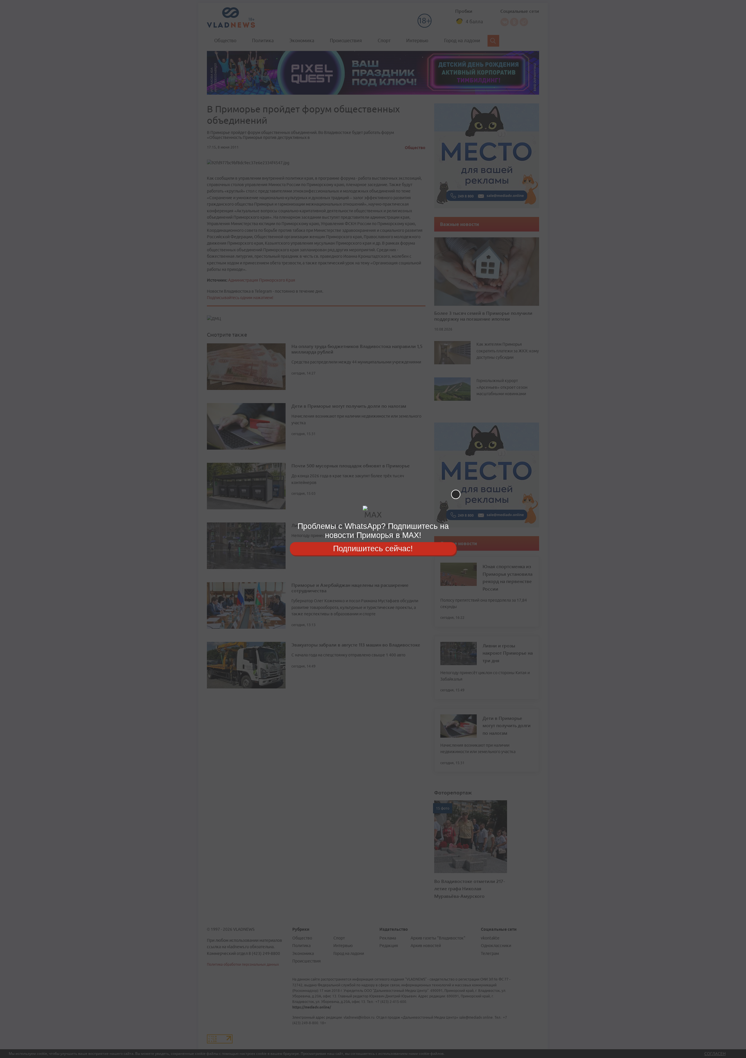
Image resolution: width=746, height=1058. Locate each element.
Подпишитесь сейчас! (373, 548)
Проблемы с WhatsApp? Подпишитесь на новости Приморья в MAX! (373, 531)
